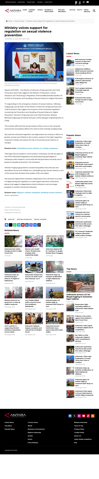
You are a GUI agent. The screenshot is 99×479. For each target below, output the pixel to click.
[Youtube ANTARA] (88, 2)
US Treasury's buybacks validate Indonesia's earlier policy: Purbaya (84, 233)
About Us (77, 436)
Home (25, 10)
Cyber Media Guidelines (83, 439)
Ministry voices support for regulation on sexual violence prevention (51, 21)
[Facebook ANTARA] (76, 2)
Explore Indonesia (62, 10)
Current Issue (32, 10)
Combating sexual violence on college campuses (37, 148)
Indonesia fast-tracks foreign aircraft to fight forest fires (13, 251)
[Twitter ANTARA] (80, 2)
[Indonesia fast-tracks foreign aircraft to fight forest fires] (13, 241)
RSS (75, 442)
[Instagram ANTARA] (84, 2)
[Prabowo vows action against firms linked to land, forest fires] (70, 319)
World (40, 10)
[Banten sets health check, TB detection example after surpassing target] (34, 241)
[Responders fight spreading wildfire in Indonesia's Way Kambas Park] (70, 307)
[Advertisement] (80, 38)
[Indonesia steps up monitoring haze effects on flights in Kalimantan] (13, 267)
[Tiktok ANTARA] (76, 3)
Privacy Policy (79, 429)
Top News (40, 2)
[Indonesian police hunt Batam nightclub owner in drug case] (70, 184)
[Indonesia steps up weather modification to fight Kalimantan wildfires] (55, 267)
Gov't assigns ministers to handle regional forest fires (83, 90)
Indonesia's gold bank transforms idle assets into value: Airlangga (83, 224)
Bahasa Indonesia (11, 2)
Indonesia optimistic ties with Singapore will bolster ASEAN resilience (84, 174)
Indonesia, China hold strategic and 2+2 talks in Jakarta (83, 193)
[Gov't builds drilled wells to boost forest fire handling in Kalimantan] (34, 292)
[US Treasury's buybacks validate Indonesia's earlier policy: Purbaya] (70, 234)
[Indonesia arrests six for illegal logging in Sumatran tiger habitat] (70, 155)
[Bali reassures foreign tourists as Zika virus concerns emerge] (70, 62)
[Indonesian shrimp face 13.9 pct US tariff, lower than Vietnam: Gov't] (34, 267)
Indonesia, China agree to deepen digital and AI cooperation (84, 328)
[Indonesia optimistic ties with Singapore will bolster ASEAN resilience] (70, 175)
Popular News (31, 2)
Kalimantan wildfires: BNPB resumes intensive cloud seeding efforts (84, 71)
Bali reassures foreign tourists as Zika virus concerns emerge (83, 61)
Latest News (21, 2)
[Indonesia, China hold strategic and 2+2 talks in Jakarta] (70, 194)
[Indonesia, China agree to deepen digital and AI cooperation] (70, 328)
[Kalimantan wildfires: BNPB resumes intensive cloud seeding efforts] (70, 72)
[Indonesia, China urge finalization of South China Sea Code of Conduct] (70, 144)
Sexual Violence (40, 219)
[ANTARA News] (13, 10)
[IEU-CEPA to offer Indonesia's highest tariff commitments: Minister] (70, 338)
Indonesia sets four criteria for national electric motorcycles (82, 214)
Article (72, 10)
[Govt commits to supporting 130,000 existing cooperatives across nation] (13, 318)
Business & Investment (49, 10)
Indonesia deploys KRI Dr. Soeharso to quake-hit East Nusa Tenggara (54, 251)
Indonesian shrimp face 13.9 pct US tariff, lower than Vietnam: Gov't (34, 277)
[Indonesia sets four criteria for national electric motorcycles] (70, 215)
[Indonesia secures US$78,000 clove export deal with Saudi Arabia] (55, 318)
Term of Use (78, 426)
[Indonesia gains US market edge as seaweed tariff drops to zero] (55, 292)
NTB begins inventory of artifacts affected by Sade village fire (84, 81)
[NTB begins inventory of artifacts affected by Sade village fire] (70, 81)
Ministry (11, 219)
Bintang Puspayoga (24, 219)
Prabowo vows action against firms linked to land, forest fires (83, 318)
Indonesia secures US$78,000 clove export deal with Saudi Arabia (84, 164)
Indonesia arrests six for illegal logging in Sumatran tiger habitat (84, 155)
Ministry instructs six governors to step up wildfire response (12, 302)
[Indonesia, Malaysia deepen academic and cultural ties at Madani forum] (34, 318)
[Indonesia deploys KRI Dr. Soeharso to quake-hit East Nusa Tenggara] (55, 241)
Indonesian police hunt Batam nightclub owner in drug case (84, 183)
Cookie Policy (79, 432)
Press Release (87, 10)
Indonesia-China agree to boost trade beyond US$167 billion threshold (84, 393)
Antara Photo (48, 2)
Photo (79, 10)
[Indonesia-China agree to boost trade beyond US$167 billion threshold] (70, 394)
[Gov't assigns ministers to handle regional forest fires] (70, 91)
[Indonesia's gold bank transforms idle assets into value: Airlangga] (70, 225)
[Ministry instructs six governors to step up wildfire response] (13, 292)
